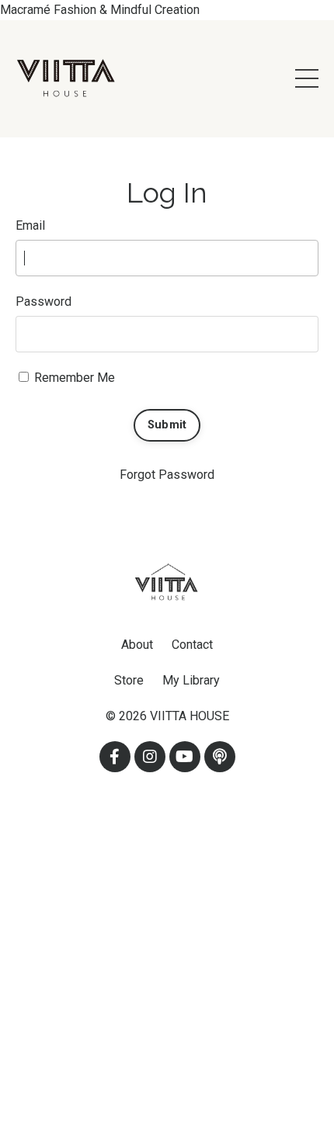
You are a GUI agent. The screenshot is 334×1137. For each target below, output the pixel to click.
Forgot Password (167, 474)
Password (43, 301)
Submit (167, 425)
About (137, 644)
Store (129, 680)
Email (30, 225)
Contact (192, 644)
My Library (191, 680)
